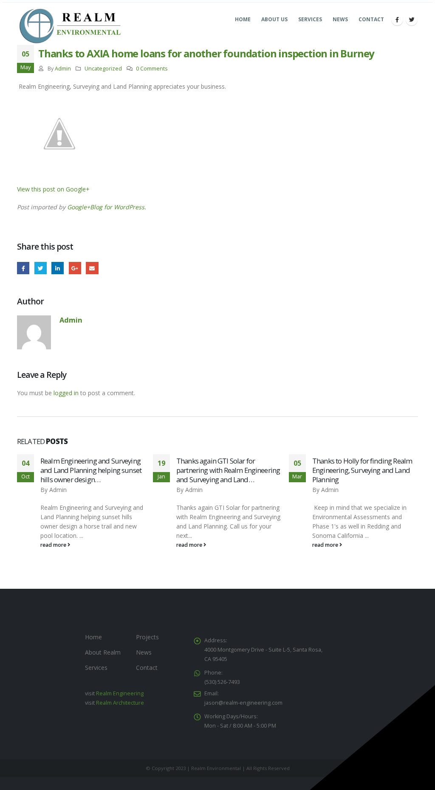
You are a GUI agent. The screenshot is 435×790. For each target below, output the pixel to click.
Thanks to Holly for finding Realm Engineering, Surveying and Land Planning (362, 470)
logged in (66, 393)
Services (310, 19)
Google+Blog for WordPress (105, 207)
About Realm (103, 652)
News (340, 19)
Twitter (40, 268)
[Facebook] (397, 19)
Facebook (23, 268)
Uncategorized (103, 68)
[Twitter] (412, 19)
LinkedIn (57, 268)
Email (92, 268)
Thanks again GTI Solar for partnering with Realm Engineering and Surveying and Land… (228, 470)
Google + (75, 268)
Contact (371, 19)
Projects (147, 637)
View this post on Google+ (53, 189)
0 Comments (152, 68)
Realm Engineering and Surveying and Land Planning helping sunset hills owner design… (90, 470)
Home (243, 19)
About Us (274, 19)
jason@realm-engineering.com (243, 702)
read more (54, 544)
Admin (63, 68)
